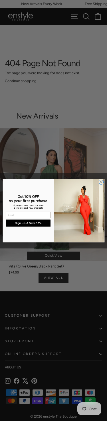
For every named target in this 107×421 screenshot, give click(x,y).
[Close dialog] (101, 182)
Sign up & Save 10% (28, 223)
